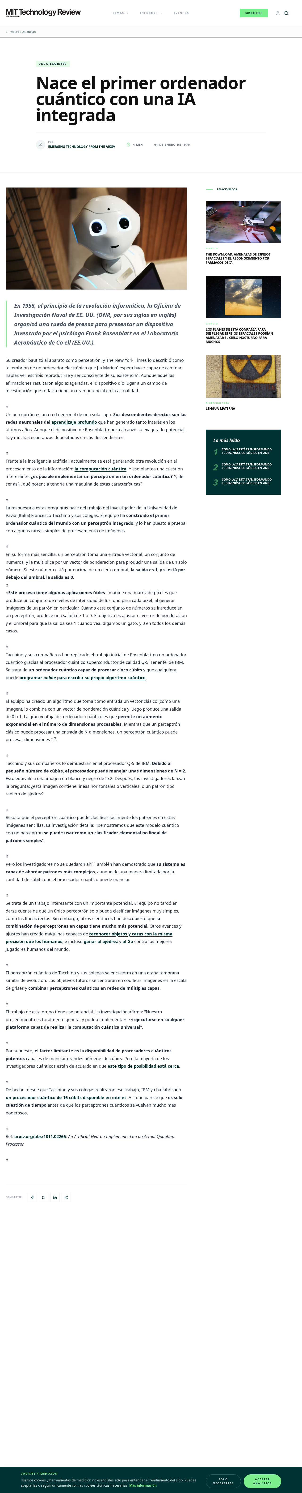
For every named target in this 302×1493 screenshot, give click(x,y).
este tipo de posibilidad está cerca (143, 1066)
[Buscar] (286, 13)
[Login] (278, 13)
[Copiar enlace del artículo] (66, 1197)
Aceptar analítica (262, 1481)
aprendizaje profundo (74, 422)
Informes (149, 13)
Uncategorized (53, 63)
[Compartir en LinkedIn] (55, 1197)
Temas (118, 13)
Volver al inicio (23, 32)
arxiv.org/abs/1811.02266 (40, 1136)
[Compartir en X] (43, 1197)
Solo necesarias (223, 1481)
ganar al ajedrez (101, 941)
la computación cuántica (100, 469)
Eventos (181, 13)
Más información (143, 1485)
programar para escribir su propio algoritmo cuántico (82, 677)
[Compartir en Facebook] (32, 1197)
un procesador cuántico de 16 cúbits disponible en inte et (66, 1097)
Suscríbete (253, 13)
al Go (127, 941)
